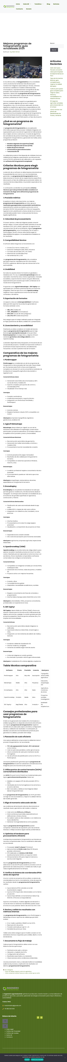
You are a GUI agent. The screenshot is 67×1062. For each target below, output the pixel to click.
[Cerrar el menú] (5, 1026)
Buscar (52, 43)
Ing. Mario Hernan (15, 52)
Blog (48, 4)
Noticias (56, 4)
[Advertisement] (33, 25)
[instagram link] (41, 1017)
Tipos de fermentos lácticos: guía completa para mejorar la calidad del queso (56, 82)
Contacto (19, 9)
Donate (28, 9)
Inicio (18, 4)
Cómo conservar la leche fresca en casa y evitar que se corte (22, 973)
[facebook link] (38, 1017)
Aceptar (27, 1059)
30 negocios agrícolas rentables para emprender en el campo (56, 104)
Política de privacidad (37, 1059)
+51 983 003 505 (9, 1009)
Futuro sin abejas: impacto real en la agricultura (18, 971)
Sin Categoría (9, 970)
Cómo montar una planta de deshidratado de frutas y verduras (56, 112)
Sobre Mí (26, 4)
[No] (65, 1058)
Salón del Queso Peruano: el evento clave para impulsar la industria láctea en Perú (57, 72)
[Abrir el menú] (5, 1021)
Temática (37, 4)
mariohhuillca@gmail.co (12, 1005)
